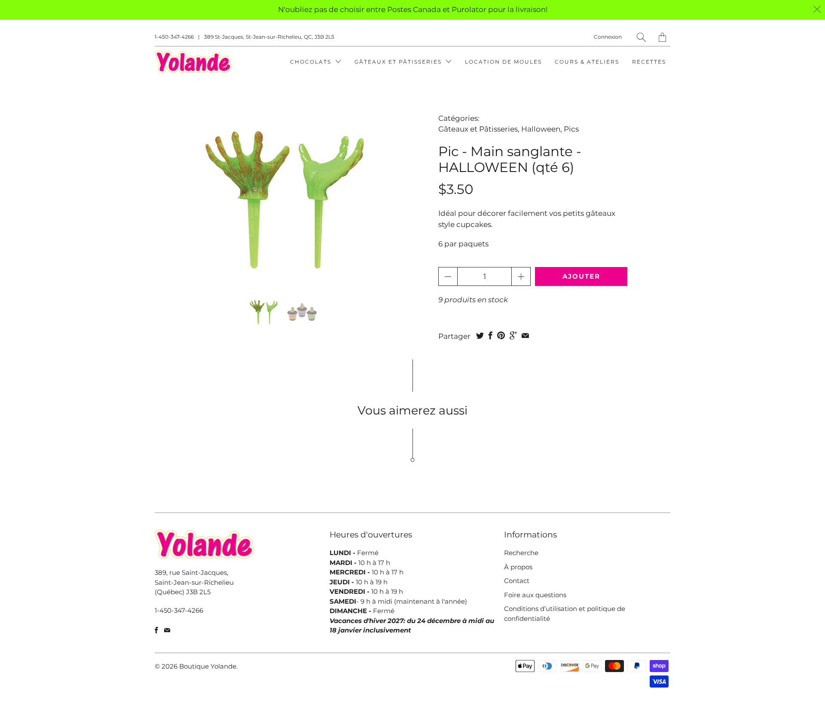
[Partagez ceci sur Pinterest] (501, 335)
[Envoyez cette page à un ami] (525, 335)
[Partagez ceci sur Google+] (513, 335)
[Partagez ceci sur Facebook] (490, 335)
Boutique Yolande (207, 666)
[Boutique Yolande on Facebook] (156, 630)
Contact (516, 581)
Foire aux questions (535, 595)
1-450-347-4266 (174, 37)
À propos (518, 567)
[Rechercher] (641, 37)
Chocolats (311, 61)
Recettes (649, 61)
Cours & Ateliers (587, 61)
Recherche (521, 553)
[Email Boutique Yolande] (167, 630)
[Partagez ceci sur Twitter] (480, 335)
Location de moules (503, 61)
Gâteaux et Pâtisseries (399, 61)
